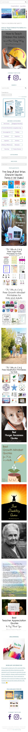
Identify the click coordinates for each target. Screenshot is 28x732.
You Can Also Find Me (14, 689)
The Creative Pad (16, 729)
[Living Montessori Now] (14, 708)
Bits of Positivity (14, 11)
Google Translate (24, 96)
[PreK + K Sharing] (9, 699)
